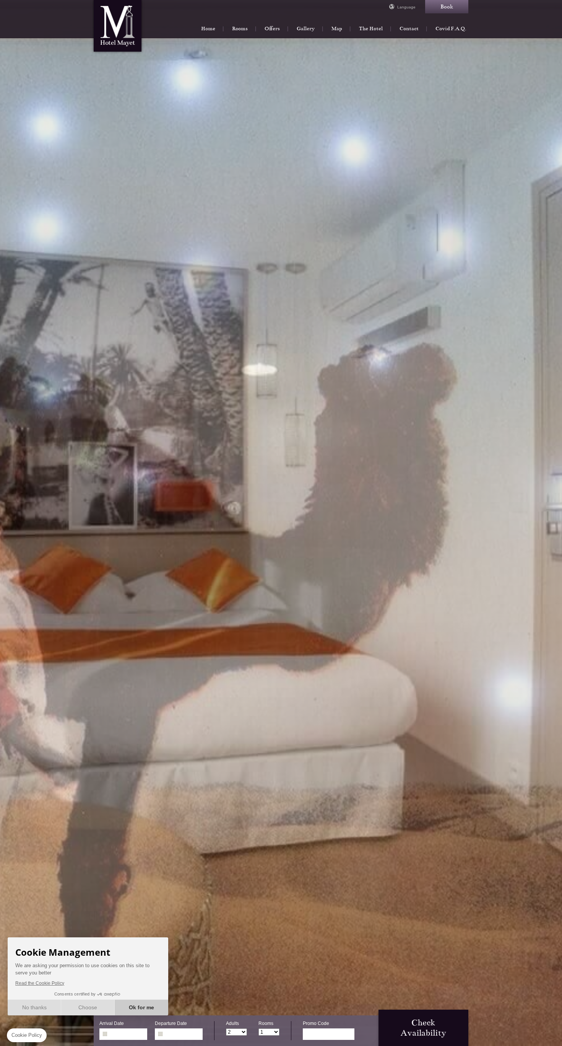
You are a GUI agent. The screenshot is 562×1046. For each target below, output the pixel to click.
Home (208, 28)
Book (446, 6)
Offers (272, 28)
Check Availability (423, 1027)
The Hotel (371, 28)
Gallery (306, 28)
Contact (409, 28)
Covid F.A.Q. (450, 28)
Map (336, 28)
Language (406, 7)
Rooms (240, 28)
